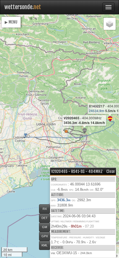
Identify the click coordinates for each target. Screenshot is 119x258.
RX (45, 208)
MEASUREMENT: (61, 231)
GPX (45, 236)
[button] (28, 136)
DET (45, 218)
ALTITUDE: (57, 195)
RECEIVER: (57, 248)
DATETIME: (58, 211)
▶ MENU (11, 22)
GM (44, 227)
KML (45, 245)
